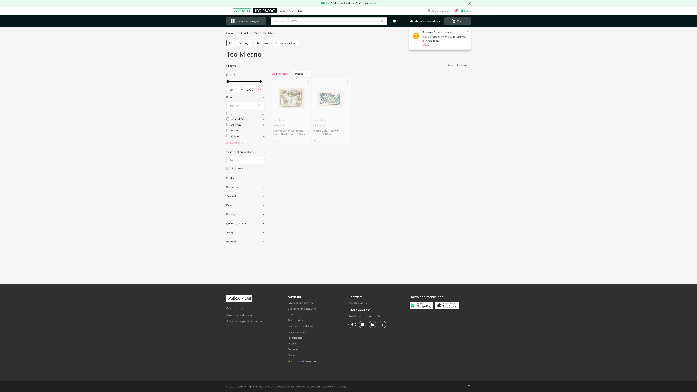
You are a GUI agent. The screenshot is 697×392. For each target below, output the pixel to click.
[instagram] (362, 324)
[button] (439, 11)
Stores (291, 355)
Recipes (292, 343)
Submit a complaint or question (244, 321)
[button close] (469, 3)
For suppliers (295, 337)
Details (372, 3)
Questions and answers (240, 315)
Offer (291, 314)
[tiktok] (382, 324)
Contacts (293, 349)
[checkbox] (227, 113)
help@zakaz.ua (357, 303)
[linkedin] (372, 324)
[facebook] (352, 324)
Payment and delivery (300, 303)
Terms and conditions (300, 326)
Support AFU (286, 10)
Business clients (297, 332)
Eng (300, 10)
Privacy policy (295, 320)
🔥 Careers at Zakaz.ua (302, 361)
